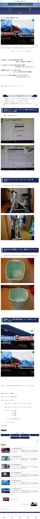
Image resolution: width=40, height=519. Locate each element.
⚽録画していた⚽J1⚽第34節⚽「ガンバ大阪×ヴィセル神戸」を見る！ (18, 103)
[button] (37, 285)
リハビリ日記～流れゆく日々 (20, 1)
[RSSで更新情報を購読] (20, 438)
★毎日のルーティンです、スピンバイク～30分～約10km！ (16, 100)
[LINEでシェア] (6, 369)
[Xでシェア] (6, 363)
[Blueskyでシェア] (24, 363)
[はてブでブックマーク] (33, 366)
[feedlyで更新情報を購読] (29, 435)
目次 (18, 95)
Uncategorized (4, 430)
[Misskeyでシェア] (33, 363)
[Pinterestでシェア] (15, 369)
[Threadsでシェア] (15, 366)
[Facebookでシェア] (6, 366)
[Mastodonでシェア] (15, 363)
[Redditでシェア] (24, 366)
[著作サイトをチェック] (10, 435)
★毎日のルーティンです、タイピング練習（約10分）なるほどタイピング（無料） (20, 98)
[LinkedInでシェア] (24, 369)
